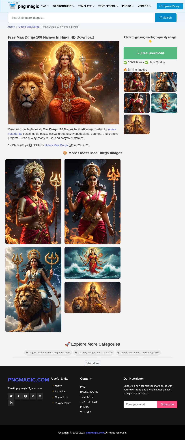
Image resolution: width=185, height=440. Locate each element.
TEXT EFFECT (88, 402)
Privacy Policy (63, 403)
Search (167, 17)
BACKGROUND (89, 391)
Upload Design (171, 6)
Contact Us (61, 397)
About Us (60, 391)
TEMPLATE (86, 397)
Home (11, 26)
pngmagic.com (28, 380)
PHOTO (84, 407)
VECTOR (85, 412)
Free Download (152, 53)
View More (93, 363)
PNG (83, 386)
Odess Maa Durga (28, 26)
